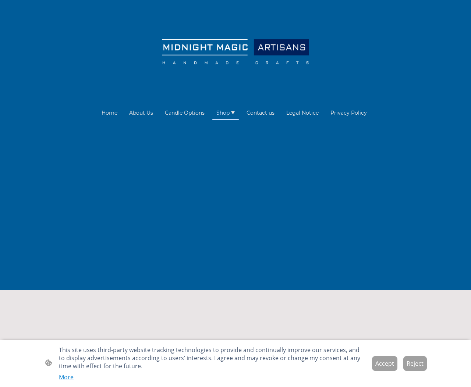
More (66, 377)
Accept (384, 363)
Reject (415, 363)
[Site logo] (235, 52)
